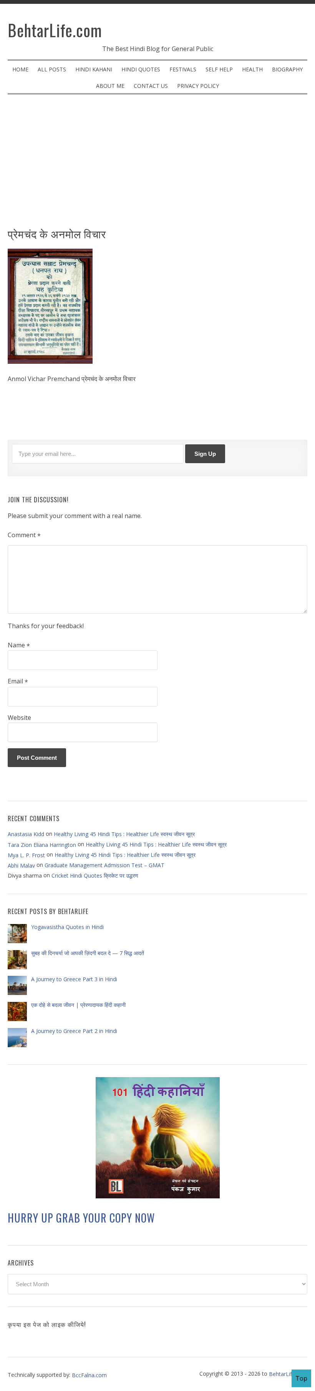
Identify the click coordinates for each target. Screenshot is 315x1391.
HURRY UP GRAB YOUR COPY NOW (81, 1218)
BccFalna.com (89, 1374)
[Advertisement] (157, 163)
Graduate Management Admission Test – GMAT (104, 865)
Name (19, 645)
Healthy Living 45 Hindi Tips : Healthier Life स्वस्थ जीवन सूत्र (124, 834)
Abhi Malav (21, 865)
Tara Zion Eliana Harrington (42, 844)
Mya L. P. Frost (26, 854)
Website (19, 717)
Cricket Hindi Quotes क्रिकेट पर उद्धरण (94, 875)
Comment (24, 535)
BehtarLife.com (55, 30)
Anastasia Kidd (26, 834)
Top (301, 1378)
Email (18, 681)
